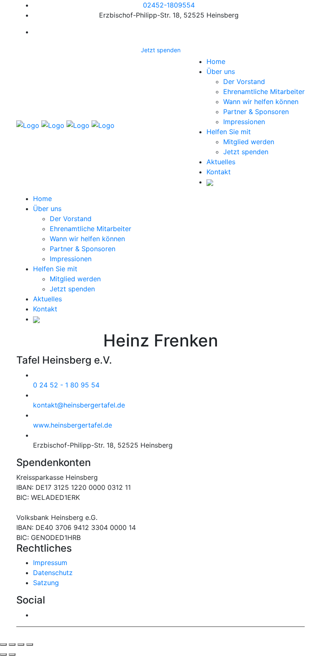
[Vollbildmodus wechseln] (21, 644)
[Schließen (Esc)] (3, 644)
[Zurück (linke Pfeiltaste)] (3, 654)
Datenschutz (53, 572)
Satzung (46, 582)
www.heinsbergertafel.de (72, 425)
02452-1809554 (169, 5)
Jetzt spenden (161, 49)
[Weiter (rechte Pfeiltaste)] (12, 654)
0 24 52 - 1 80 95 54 (66, 385)
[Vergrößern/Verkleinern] (29, 644)
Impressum (50, 562)
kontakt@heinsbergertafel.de (79, 405)
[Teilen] (12, 644)
